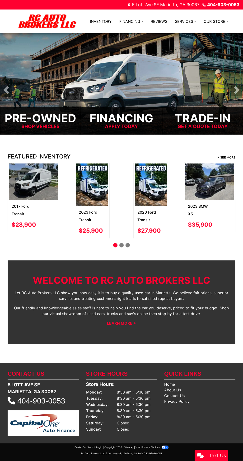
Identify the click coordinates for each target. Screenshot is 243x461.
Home (169, 363)
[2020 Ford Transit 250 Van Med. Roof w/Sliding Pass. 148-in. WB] (34, 174)
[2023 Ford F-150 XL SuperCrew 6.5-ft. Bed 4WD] (151, 174)
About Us (172, 369)
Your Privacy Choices (148, 426)
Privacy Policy (177, 380)
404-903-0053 (223, 4)
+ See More (226, 157)
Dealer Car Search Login (88, 426)
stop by (165, 293)
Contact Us (174, 375)
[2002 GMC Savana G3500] (93, 173)
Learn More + (121, 302)
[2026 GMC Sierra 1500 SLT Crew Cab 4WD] (210, 174)
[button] (6, 90)
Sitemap (128, 426)
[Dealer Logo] (46, 21)
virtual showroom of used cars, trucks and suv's (93, 293)
